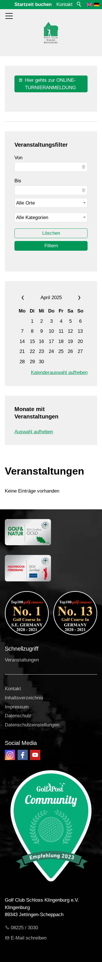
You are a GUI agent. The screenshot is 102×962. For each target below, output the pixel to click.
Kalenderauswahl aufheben (59, 372)
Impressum (17, 707)
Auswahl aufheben (33, 431)
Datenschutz (18, 715)
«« (27, 298)
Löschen (51, 233)
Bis (17, 180)
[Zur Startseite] (51, 32)
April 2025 (51, 297)
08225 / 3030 (24, 927)
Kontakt (64, 4)
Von (18, 157)
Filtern (51, 245)
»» (74, 298)
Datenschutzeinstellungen (32, 725)
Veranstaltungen (22, 660)
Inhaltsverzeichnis (24, 697)
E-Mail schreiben (28, 938)
